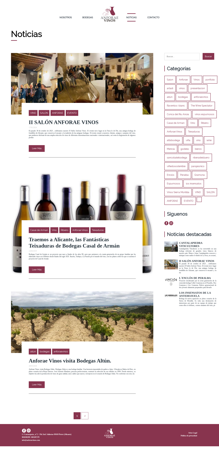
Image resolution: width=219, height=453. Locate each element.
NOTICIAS (131, 17)
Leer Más (37, 148)
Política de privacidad (189, 436)
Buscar (208, 56)
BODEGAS (87, 17)
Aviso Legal (192, 433)
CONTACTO (153, 17)
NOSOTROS (66, 17)
